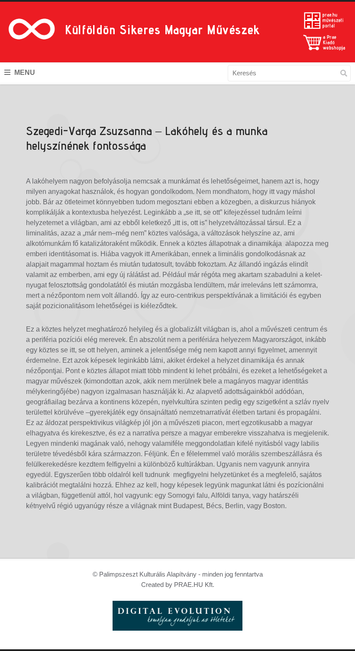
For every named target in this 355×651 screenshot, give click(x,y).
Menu (24, 72)
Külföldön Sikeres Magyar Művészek (162, 29)
